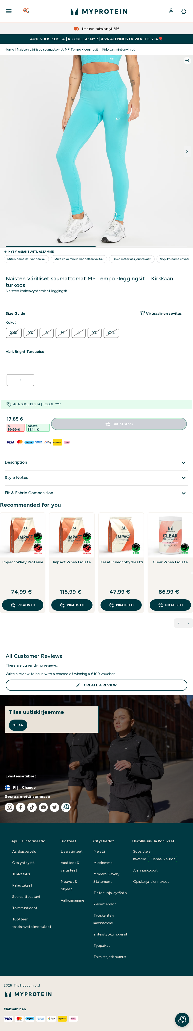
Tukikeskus (21, 874)
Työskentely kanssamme (103, 919)
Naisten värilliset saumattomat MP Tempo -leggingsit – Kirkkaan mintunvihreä (76, 49)
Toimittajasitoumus (109, 957)
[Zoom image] (187, 60)
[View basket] (184, 11)
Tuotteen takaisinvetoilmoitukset (31, 923)
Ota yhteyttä (23, 863)
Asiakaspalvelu (24, 851)
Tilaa (18, 725)
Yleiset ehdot (104, 904)
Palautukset (22, 885)
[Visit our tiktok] (32, 807)
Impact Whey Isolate (72, 562)
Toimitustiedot (24, 908)
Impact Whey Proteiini (22, 562)
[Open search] (26, 11)
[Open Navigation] (8, 11)
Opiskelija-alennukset (151, 882)
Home (9, 49)
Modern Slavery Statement (106, 878)
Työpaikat (101, 945)
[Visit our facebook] (20, 807)
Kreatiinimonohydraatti (121, 562)
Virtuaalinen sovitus (164, 313)
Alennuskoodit (145, 870)
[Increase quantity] (29, 380)
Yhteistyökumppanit (110, 934)
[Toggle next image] (187, 151)
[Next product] (188, 623)
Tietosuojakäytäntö (110, 893)
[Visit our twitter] (54, 807)
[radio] (14, 333)
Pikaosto (26, 605)
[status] (20, 380)
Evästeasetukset (21, 776)
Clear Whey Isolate (170, 562)
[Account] (171, 11)
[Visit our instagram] (9, 807)
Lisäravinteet (72, 851)
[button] (182, 1019)
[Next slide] (192, 573)
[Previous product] (179, 623)
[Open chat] (66, 807)
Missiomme (103, 863)
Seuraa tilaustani (26, 897)
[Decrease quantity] (12, 380)
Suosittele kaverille (154, 855)
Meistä (99, 851)
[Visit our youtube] (43, 807)
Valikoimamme (72, 900)
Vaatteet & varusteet (70, 866)
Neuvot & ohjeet (69, 885)
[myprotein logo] (99, 11)
